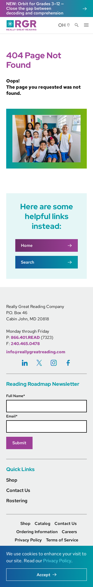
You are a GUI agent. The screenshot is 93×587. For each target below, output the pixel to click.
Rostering (16, 501)
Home (27, 245)
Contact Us (18, 490)
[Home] (23, 25)
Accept (43, 574)
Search (77, 25)
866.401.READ (25, 337)
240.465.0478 (25, 343)
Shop (11, 480)
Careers (69, 532)
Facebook (68, 362)
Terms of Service (62, 540)
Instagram (54, 362)
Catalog (42, 524)
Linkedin (25, 362)
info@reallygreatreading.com (35, 352)
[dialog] (46, 566)
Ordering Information (37, 532)
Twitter (39, 362)
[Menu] (86, 24)
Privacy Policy (28, 540)
